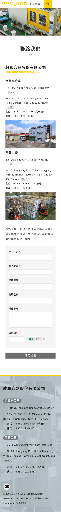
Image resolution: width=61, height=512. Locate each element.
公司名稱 (14, 294)
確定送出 (30, 355)
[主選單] (56, 4)
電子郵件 (14, 266)
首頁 (30, 55)
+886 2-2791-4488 (23, 111)
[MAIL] (7, 487)
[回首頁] (21, 4)
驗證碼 (12, 333)
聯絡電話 (14, 280)
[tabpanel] (30, 22)
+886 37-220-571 (22, 183)
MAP (11, 92)
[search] (48, 4)
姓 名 (14, 252)
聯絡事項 (14, 308)
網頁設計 (24, 503)
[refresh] (44, 339)
